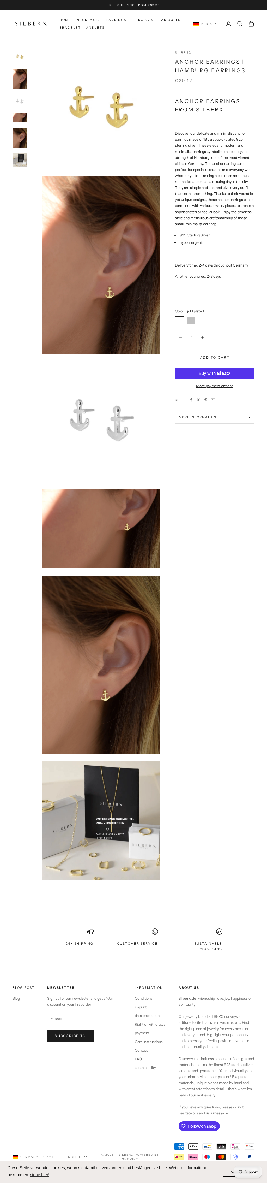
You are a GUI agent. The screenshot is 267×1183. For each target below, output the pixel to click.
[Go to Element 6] (20, 160)
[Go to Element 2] (20, 79)
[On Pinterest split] (206, 400)
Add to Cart (215, 357)
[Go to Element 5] (20, 138)
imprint (141, 1007)
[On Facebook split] (191, 400)
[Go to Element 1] (20, 57)
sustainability (145, 1067)
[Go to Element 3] (20, 101)
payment (142, 1033)
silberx (183, 53)
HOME (65, 20)
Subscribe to (70, 1036)
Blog (16, 998)
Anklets (95, 27)
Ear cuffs (169, 20)
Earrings (116, 20)
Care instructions (149, 1041)
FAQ (138, 1059)
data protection (147, 1015)
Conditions (144, 998)
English (74, 1157)
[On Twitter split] (198, 400)
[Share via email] (213, 400)
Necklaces (89, 20)
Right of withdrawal (150, 1024)
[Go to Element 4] (20, 118)
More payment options (214, 385)
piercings (142, 20)
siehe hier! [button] (39, 1175)
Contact (141, 1050)
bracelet (70, 27)
